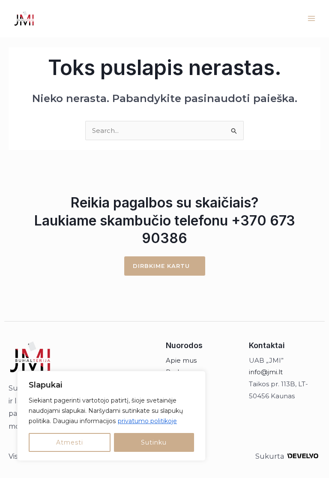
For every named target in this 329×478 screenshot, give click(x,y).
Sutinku (154, 442)
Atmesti (69, 442)
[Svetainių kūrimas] (302, 456)
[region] (111, 416)
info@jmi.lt (266, 372)
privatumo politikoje (147, 421)
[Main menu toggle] (311, 18)
